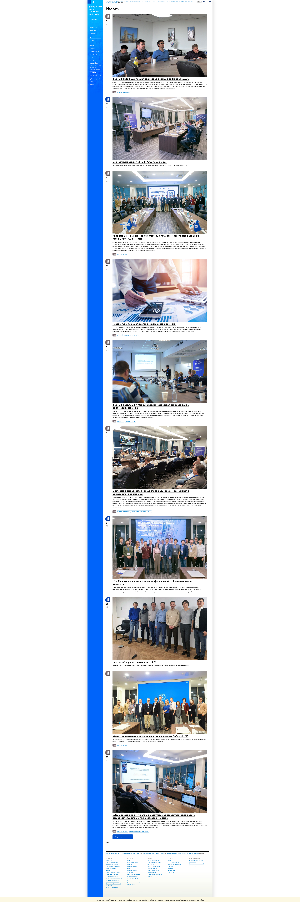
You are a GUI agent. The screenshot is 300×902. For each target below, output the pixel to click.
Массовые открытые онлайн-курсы (197, 866)
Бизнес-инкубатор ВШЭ (132, 878)
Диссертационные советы (154, 866)
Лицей (128, 860)
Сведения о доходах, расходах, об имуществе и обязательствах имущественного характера (114, 880)
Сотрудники (93, 40)
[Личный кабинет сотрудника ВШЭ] (207, 2)
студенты (119, 335)
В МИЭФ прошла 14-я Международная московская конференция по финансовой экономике (150, 406)
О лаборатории (94, 19)
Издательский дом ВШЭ (173, 862)
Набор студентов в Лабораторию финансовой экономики (144, 323)
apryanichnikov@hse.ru (95, 74)
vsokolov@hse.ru (93, 53)
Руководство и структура (112, 862)
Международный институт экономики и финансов (141, 511)
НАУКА (149, 858)
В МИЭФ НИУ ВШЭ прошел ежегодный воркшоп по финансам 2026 (150, 78)
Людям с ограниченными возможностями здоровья (112, 888)
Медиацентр (171, 868)
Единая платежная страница (112, 891)
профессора (120, 421)
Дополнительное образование (134, 874)
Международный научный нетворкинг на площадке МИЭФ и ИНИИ (150, 736)
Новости (92, 22)
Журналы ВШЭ (171, 870)
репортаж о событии (122, 254)
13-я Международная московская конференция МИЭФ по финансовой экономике (152, 582)
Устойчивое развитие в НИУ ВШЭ (113, 864)
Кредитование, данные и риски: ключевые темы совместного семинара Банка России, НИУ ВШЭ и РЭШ (155, 237)
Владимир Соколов (94, 51)
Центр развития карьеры (132, 876)
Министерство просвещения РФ (196, 864)
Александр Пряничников (93, 71)
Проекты (92, 37)
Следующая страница (122, 837)
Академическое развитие (153, 870)
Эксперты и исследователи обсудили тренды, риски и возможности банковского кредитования (150, 492)
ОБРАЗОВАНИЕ (131, 858)
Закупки (108, 870)
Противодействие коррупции (113, 876)
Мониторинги (151, 864)
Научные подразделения (153, 860)
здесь (176, 899)
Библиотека (170, 860)
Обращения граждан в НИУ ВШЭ (113, 872)
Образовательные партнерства (134, 880)
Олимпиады (129, 864)
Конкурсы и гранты (152, 872)
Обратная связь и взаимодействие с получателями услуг (135, 883)
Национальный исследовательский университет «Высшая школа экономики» (123, 853)
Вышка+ (128, 868)
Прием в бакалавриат (132, 866)
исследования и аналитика (123, 92)
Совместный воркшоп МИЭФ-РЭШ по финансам (139, 161)
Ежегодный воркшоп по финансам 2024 (134, 662)
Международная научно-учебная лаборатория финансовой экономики (182, 853)
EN (200, 1)
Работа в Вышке (109, 893)
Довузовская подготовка (132, 862)
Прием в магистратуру (132, 870)
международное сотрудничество (131, 335)
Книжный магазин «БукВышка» (174, 864)
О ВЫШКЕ (109, 858)
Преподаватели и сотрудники (113, 866)
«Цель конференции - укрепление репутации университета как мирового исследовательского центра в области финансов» (153, 816)
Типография (171, 866)
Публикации (93, 30)
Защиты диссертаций (152, 868)
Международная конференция (94, 26)
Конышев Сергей (94, 62)
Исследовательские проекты (154, 862)
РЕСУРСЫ (171, 858)
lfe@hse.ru (92, 84)
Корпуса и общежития (111, 868)
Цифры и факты (109, 860)
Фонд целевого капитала (112, 874)
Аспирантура (130, 872)
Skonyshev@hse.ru (94, 63)
